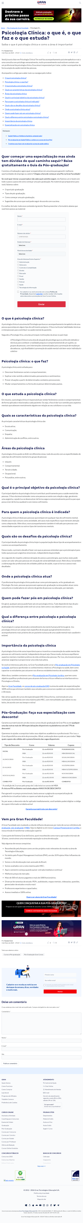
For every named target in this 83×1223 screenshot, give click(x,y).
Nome (19, 216)
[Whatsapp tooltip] (47, 1205)
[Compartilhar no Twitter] (71, 52)
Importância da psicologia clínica (18, 121)
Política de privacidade (41, 1193)
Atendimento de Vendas (53, 1089)
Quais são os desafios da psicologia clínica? (22, 105)
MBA (27, 828)
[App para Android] (37, 1205)
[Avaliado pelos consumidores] (75, 1176)
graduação (6, 828)
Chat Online (49, 1086)
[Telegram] (58, 1205)
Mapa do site (41, 1199)
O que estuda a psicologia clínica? (19, 86)
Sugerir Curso (47, 1129)
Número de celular (24, 233)
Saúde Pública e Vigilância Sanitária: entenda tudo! (25, 136)
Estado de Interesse (24, 242)
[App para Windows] (26, 1205)
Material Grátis (48, 1119)
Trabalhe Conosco (8, 1099)
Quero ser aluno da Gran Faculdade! (41, 897)
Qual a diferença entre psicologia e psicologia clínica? (27, 117)
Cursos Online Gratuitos (10, 1148)
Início (3, 28)
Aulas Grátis (47, 1125)
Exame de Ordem (7, 1122)
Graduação (5, 1125)
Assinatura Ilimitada (8, 1116)
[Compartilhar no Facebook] (68, 52)
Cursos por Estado (8, 1138)
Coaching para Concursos (10, 1119)
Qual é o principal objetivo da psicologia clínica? (25, 97)
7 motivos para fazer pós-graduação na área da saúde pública (28, 144)
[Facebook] (51, 1205)
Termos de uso (41, 1196)
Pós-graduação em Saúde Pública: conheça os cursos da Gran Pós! (30, 140)
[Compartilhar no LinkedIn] (74, 52)
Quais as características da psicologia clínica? (23, 90)
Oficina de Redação (8, 1145)
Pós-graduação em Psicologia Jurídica (48, 675)
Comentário (6, 1011)
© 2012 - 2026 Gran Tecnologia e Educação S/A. (42, 1190)
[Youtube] (40, 1205)
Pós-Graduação (7, 1129)
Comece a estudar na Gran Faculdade (41, 911)
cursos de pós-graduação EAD (37, 686)
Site (3, 1054)
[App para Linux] (30, 1205)
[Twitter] (54, 1205)
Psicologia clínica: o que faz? (16, 82)
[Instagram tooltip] (44, 1205)
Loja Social (5, 1093)
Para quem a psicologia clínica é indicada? (22, 101)
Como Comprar (7, 1089)
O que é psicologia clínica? (15, 78)
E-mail (20, 225)
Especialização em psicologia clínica (20, 125)
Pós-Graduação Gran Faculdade (17, 28)
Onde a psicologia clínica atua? (17, 109)
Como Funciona (7, 1086)
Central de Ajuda (50, 1083)
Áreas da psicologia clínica (16, 93)
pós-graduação (17, 828)
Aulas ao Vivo (47, 1122)
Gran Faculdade (15, 686)
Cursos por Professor (9, 1142)
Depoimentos (47, 1116)
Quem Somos (6, 1083)
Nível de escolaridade (25, 250)
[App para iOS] (33, 1205)
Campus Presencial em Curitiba (66, 828)
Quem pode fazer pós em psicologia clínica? (23, 113)
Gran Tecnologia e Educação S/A (28, 1211)
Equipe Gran (8, 51)
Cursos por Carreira (8, 1135)
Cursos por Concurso (9, 1132)
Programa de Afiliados (9, 1096)
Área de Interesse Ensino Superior (29, 259)
